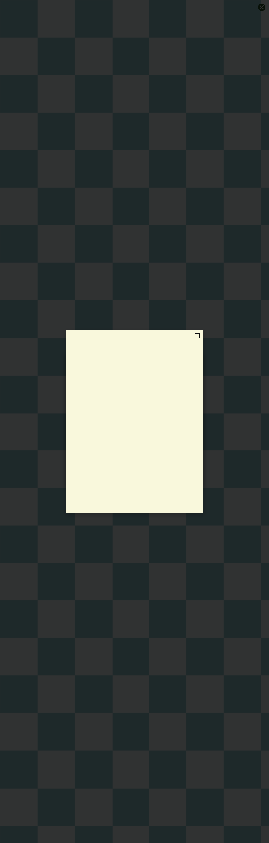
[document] (134, 421)
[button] (197, 336)
